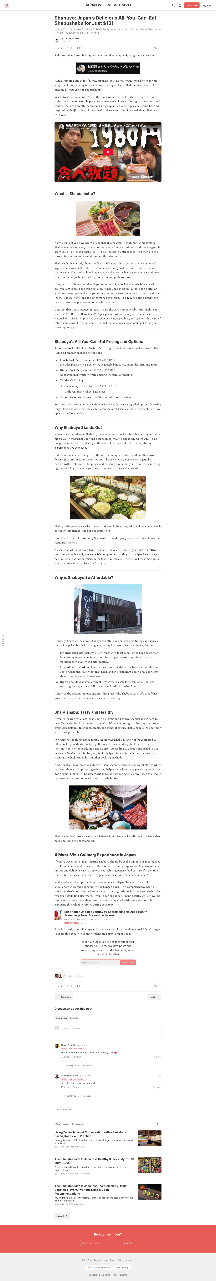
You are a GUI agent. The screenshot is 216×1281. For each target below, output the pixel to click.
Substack (93, 1274)
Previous (66, 996)
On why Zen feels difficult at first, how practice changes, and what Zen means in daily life (94, 1142)
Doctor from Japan (70, 38)
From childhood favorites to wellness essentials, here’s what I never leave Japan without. (92, 1168)
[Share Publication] (180, 5)
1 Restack (80, 976)
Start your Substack (100, 1267)
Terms (113, 1260)
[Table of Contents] (3, 640)
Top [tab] (58, 1124)
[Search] (173, 5)
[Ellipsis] (160, 1045)
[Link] (50, 193)
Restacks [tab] (74, 1018)
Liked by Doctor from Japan (75, 1049)
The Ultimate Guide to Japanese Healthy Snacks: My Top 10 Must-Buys (94, 1161)
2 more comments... (64, 1109)
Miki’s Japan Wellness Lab (76, 919)
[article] (108, 1141)
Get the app (122, 1267)
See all (60, 1216)
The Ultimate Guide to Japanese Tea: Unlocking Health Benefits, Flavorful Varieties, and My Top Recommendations (91, 1189)
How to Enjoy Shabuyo (91, 538)
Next (152, 996)
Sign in (207, 5)
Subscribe (191, 5)
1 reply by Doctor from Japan (77, 1065)
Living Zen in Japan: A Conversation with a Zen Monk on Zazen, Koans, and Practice (92, 1134)
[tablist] (67, 1018)
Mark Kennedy (68, 1075)
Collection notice (126, 1260)
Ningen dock (111, 887)
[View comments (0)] (83, 1177)
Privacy (104, 1260)
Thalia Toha (66, 1045)
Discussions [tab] (77, 1124)
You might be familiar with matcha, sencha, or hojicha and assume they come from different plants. (94, 1199)
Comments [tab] (61, 1018)
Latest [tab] (66, 1124)
